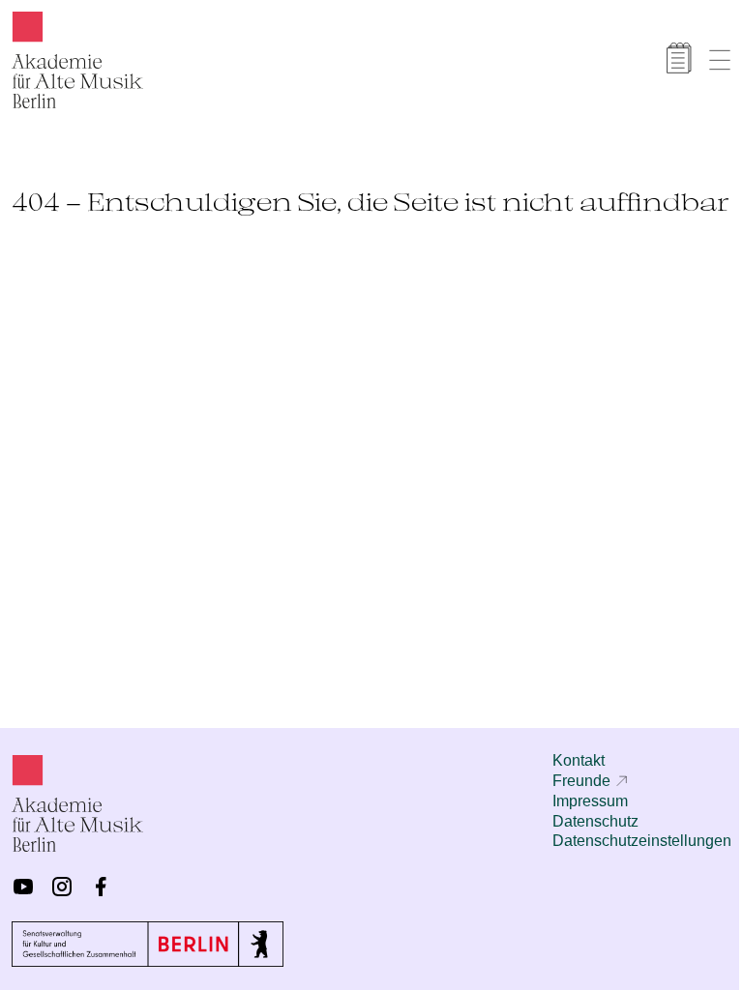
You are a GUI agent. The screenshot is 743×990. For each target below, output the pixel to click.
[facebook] (100, 886)
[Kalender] (679, 58)
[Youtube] (23, 886)
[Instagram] (62, 886)
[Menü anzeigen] (719, 60)
